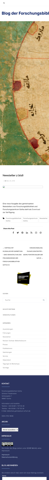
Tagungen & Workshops (11, 364)
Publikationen (7, 348)
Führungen (7, 333)
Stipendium (7, 360)
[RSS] (4, 3)
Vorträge (6, 368)
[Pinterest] (22, 232)
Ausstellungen (8, 329)
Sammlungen (7, 352)
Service (5, 356)
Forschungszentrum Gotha (30, 219)
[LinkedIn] (27, 232)
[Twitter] (17, 232)
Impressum (5, 455)
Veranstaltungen (9, 315)
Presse (5, 344)
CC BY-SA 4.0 (32, 448)
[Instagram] (36, 232)
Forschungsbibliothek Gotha (13, 219)
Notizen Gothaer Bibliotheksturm (14, 341)
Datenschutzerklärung (9, 457)
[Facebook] (13, 232)
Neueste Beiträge (9, 309)
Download (36, 209)
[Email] (40, 232)
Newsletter (44, 218)
